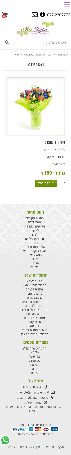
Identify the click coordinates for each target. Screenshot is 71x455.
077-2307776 (32, 387)
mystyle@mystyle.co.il (32, 392)
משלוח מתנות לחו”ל (34, 247)
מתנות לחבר (34, 293)
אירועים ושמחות (34, 226)
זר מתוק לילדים (34, 239)
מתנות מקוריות (34, 218)
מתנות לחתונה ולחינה (35, 302)
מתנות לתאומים (34, 326)
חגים (50, 54)
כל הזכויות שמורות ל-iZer (21, 447)
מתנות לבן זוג (34, 289)
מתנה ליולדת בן (34, 314)
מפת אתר (34, 365)
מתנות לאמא (35, 281)
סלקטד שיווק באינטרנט (50, 447)
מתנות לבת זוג (34, 306)
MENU (58, 4)
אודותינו (34, 352)
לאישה (34, 230)
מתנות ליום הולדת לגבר (35, 310)
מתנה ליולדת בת (34, 318)
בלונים (34, 267)
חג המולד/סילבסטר (34, 54)
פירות (34, 259)
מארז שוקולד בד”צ (34, 251)
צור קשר (34, 356)
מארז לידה (34, 222)
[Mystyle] (35, 29)
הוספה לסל (46, 183)
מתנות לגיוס (34, 298)
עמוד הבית (62, 54)
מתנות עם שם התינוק (34, 334)
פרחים (35, 263)
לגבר (34, 235)
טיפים (34, 373)
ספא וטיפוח (34, 255)
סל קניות (34, 361)
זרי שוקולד (34, 322)
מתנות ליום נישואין (34, 285)
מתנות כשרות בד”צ (34, 348)
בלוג (34, 369)
